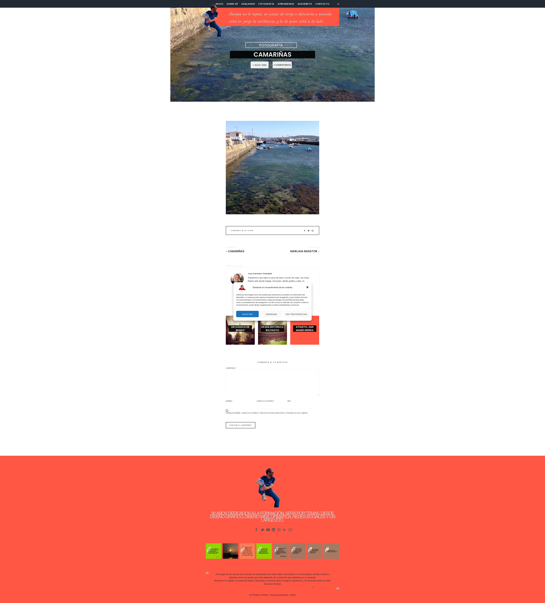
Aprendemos (286, 4)
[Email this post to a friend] (312, 230)
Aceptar (247, 314)
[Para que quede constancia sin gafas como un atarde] (230, 551)
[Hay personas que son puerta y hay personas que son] (264, 551)
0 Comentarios (282, 64)
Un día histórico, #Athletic (272, 328)
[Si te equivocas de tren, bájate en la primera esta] (247, 551)
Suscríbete (305, 4)
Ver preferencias (296, 314)
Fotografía (266, 4)
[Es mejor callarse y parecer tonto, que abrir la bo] (314, 551)
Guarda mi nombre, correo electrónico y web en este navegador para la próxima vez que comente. (267, 413)
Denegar (271, 314)
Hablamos (248, 4)
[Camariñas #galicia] (272, 167)
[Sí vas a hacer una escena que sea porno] (331, 551)
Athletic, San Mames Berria (305, 328)
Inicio (219, 4)
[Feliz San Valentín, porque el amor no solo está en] (298, 551)
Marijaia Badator (303, 251)
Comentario (231, 368)
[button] (307, 287)
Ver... (240, 335)
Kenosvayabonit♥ (323, 587)
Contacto (322, 4)
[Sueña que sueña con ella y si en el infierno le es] (213, 551)
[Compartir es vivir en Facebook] (304, 230)
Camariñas (236, 251)
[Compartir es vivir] (308, 230)
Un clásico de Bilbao (240, 328)
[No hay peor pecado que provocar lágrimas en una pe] (281, 551)
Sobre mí (232, 4)
